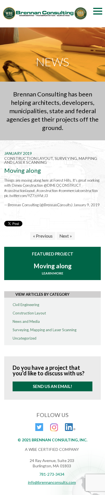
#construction (47, 190)
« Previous (43, 235)
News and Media (26, 321)
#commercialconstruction (78, 190)
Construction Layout (29, 313)
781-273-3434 (51, 474)
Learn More (52, 273)
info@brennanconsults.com (52, 482)
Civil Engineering (26, 304)
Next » (65, 235)
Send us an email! (52, 386)
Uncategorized (24, 338)
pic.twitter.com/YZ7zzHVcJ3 (26, 195)
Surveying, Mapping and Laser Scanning (44, 330)
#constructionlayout (19, 190)
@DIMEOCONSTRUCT (62, 185)
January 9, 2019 (86, 205)
